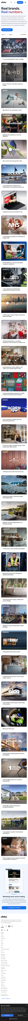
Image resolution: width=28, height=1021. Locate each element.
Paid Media (3, 957)
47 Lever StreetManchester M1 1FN (4, 995)
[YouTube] (7, 930)
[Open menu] (25, 2)
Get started (20, 2)
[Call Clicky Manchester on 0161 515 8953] (11, 2)
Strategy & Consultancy (5, 965)
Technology (3, 978)
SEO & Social (3, 958)
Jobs (2, 945)
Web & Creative (4, 960)
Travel (2, 975)
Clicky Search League (5, 949)
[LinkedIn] (2, 930)
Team (2, 942)
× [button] (26, 1005)
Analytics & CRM (4, 964)
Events (2, 950)
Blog (2, 947)
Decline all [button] (20, 1015)
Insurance (3, 982)
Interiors (2, 971)
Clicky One (3, 938)
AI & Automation (4, 962)
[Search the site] (14, 2)
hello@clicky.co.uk (4, 990)
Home (2, 935)
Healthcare (3, 985)
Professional (3, 977)
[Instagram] (5, 930)
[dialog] (14, 1012)
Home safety (3, 980)
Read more (15, 1013)
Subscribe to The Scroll (15, 907)
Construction (3, 973)
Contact (2, 952)
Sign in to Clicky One (6, 998)
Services (2, 936)
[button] (14, 1019)
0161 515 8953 (3, 992)
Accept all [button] (7, 1015)
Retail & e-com (4, 970)
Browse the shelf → (7, 29)
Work (2, 940)
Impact (2, 943)
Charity (2, 984)
